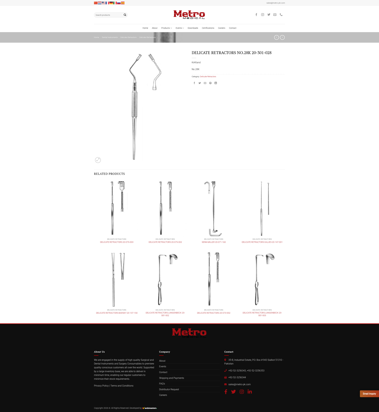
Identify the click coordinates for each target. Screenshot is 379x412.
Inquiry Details (167, 218)
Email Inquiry (369, 393)
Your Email (167, 195)
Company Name (169, 206)
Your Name (167, 183)
